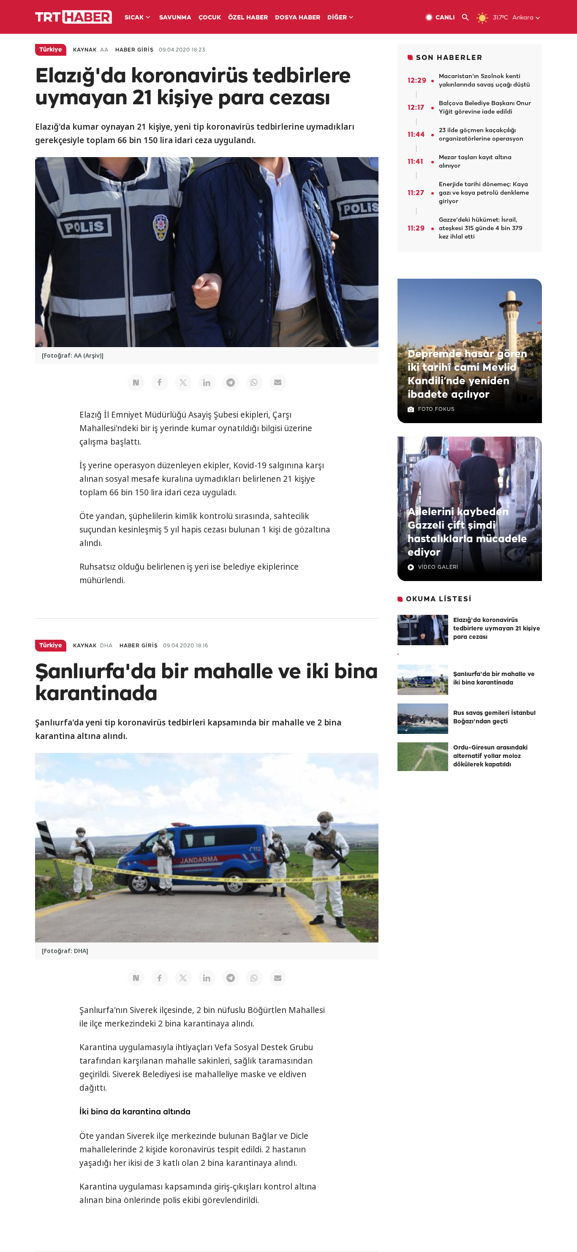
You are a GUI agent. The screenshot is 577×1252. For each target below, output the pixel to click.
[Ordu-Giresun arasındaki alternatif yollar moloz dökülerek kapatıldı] (422, 757)
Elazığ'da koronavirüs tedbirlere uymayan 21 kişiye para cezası (496, 629)
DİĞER (337, 18)
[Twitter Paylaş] (183, 382)
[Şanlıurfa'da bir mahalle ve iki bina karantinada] (422, 680)
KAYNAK (85, 50)
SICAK (134, 18)
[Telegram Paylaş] (230, 382)
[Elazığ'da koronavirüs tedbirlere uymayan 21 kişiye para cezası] (422, 630)
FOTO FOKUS (436, 409)
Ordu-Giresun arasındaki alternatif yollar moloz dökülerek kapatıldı (490, 756)
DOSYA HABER (297, 18)
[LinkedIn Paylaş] (207, 382)
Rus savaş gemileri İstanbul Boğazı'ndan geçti (494, 717)
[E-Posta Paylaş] (277, 382)
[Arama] (468, 17)
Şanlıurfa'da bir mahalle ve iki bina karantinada (494, 678)
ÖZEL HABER (248, 18)
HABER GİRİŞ (134, 50)
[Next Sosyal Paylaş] (136, 382)
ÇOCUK (210, 18)
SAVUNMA (175, 18)
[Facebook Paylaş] (159, 382)
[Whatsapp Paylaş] (254, 382)
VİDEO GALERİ (438, 567)
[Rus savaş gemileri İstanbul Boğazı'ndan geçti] (422, 718)
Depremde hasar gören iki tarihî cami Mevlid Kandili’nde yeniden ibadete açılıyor (467, 374)
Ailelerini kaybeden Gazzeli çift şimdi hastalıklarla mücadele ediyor (467, 532)
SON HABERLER (449, 58)
